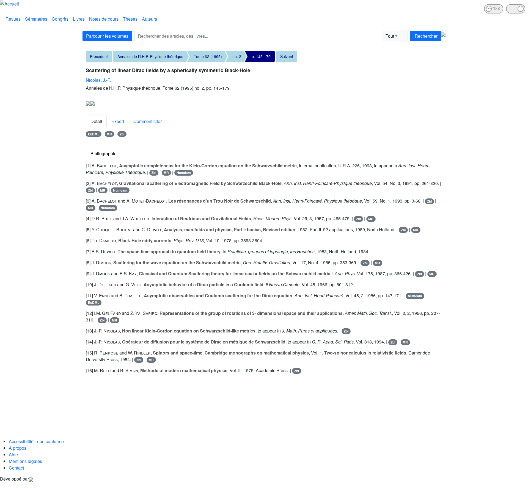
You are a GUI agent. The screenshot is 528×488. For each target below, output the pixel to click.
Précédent (99, 56)
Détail (96, 121)
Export (117, 121)
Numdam (184, 172)
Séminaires (36, 19)
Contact (16, 468)
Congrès (60, 19)
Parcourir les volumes (107, 36)
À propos (17, 448)
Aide (13, 454)
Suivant (286, 56)
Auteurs (149, 19)
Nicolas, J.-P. (98, 80)
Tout (390, 36)
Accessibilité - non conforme (36, 441)
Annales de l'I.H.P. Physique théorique (150, 56)
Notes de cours (104, 19)
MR (109, 134)
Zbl (122, 134)
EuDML (93, 134)
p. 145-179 (261, 56)
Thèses (130, 19)
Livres (79, 19)
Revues (13, 19)
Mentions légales (25, 461)
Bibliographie (103, 153)
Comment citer (147, 121)
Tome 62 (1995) (208, 56)
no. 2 (236, 56)
